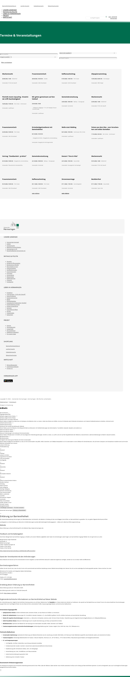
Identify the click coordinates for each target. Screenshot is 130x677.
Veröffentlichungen (12, 270)
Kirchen (9, 311)
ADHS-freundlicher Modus (7, 429)
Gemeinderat (10, 275)
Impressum (12, 402)
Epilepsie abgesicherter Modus (8, 416)
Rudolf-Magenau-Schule (13, 304)
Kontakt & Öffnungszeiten (13, 263)
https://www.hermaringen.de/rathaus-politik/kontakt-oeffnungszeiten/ (17, 551)
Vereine (9, 325)
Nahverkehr (10, 315)
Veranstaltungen (11, 327)
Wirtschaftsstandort (12, 365)
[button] (65, 453)
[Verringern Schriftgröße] (0, 465)
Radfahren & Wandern (13, 332)
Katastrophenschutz (12, 298)
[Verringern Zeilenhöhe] (0, 472)
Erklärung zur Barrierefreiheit (19, 510)
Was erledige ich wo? (12, 267)
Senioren (9, 308)
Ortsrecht (9, 280)
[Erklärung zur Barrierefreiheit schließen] (0, 513)
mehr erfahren (35, 193)
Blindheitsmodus (4, 436)
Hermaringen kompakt (13, 242)
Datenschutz (4, 402)
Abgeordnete (10, 277)
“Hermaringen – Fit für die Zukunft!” (16, 294)
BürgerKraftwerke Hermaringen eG (16, 251)
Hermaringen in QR (12, 249)
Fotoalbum (9, 293)
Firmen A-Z (10, 368)
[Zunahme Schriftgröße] (0, 462)
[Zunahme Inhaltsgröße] (0, 448)
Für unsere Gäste (11, 334)
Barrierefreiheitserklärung (9, 6)
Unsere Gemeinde (10, 10)
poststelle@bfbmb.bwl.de (10, 579)
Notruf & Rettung (11, 296)
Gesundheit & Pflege (12, 309)
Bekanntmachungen (53, 6)
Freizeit (6, 15)
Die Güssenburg (11, 330)
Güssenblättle (10, 313)
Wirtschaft (7, 17)
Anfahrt (9, 244)
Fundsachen (10, 282)
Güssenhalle (10, 329)
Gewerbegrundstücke (12, 367)
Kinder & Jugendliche (12, 306)
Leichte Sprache (25, 6)
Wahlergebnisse (11, 278)
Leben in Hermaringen (12, 14)
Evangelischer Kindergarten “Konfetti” (16, 303)
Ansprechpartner (11, 268)
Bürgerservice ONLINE (13, 265)
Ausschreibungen (11, 272)
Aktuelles (9, 261)
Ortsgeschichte (11, 246)
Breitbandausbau (11, 301)
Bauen (8, 299)
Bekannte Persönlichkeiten (14, 247)
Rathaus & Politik (10, 12)
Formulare (9, 273)
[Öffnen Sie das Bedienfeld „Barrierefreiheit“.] (0, 670)
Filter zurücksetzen (6, 62)
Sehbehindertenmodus (6, 423)
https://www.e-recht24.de (10, 593)
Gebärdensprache (38, 6)
